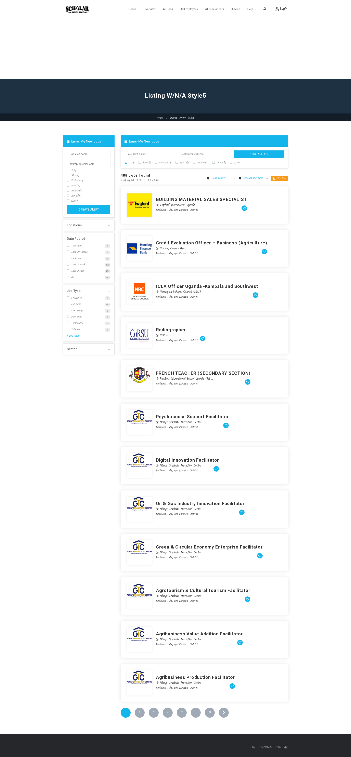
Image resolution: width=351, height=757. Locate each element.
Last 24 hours (79, 252)
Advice (235, 9)
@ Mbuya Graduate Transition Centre (178, 422)
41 (210, 712)
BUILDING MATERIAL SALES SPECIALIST (201, 199)
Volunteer (76, 329)
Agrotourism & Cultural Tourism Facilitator (203, 590)
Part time (76, 316)
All (72, 277)
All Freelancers (214, 9)
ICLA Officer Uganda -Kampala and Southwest (207, 286)
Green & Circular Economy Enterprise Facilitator (209, 547)
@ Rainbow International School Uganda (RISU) (184, 378)
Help (250, 9)
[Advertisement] (175, 48)
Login (283, 8)
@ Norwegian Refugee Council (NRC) (178, 291)
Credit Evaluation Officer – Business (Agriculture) (211, 242)
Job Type (73, 291)
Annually (75, 195)
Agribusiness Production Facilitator (195, 677)
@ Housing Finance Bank (171, 248)
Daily (74, 170)
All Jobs (168, 9)
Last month (77, 270)
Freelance (76, 297)
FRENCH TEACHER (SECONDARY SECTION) (203, 373)
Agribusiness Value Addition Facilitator (199, 633)
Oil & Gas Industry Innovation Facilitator (200, 503)
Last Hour (76, 245)
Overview (150, 9)
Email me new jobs (85, 141)
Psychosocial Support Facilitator (192, 416)
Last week (77, 258)
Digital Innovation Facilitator (187, 460)
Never (74, 200)
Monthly (75, 185)
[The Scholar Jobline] (77, 9)
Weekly (75, 175)
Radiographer (171, 329)
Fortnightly (77, 180)
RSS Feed (281, 178)
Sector (72, 349)
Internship (76, 310)
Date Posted (76, 239)
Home (132, 9)
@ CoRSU (162, 335)
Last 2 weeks (79, 264)
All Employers (189, 9)
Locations (74, 225)
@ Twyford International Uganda (175, 205)
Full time (76, 304)
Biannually (76, 190)
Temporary (77, 323)
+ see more (73, 335)
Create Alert (89, 209)
